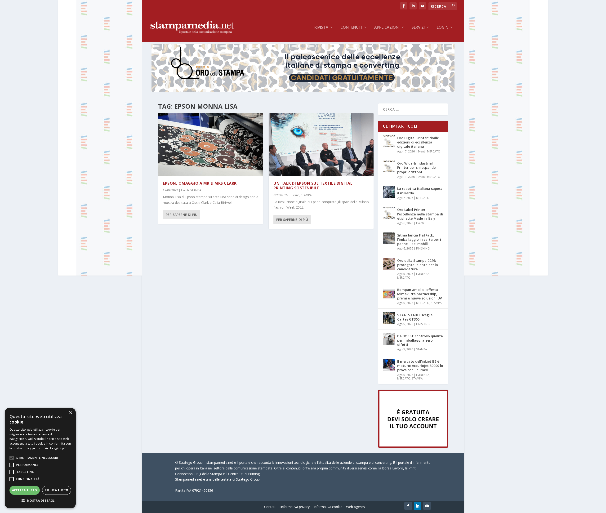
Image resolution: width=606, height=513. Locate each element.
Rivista (321, 27)
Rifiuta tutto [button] (56, 490)
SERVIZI (418, 27)
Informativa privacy (295, 506)
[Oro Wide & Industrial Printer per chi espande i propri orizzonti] (389, 166)
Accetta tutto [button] (24, 490)
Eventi (185, 190)
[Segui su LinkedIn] (417, 506)
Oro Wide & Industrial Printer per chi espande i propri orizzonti (417, 167)
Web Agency (355, 506)
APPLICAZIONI (387, 27)
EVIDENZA (422, 274)
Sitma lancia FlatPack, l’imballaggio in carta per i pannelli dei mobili (419, 239)
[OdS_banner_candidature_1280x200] (303, 90)
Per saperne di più (181, 214)
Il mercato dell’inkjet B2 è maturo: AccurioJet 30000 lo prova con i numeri (420, 365)
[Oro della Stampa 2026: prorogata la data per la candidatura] (389, 264)
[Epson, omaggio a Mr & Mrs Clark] (210, 144)
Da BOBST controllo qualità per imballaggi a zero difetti (420, 340)
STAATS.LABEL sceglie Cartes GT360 (414, 317)
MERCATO (433, 151)
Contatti (270, 506)
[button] (40, 501)
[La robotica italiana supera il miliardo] (389, 192)
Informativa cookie (327, 506)
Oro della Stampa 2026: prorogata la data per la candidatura (417, 264)
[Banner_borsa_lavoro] (413, 446)
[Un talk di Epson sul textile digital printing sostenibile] (321, 144)
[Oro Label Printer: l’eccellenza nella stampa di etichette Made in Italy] (389, 213)
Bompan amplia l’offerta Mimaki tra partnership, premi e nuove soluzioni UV (419, 293)
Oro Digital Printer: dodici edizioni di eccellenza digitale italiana (418, 142)
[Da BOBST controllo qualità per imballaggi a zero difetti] (389, 339)
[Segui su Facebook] (408, 506)
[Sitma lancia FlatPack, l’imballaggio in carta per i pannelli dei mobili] (389, 238)
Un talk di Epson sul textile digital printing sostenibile (312, 186)
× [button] (70, 413)
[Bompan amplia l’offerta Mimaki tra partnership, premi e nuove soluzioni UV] (389, 293)
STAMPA (195, 190)
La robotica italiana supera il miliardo (419, 190)
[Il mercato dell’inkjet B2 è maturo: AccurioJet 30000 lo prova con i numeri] (389, 364)
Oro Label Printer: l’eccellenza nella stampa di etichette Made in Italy (420, 213)
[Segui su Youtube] (427, 506)
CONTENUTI (351, 27)
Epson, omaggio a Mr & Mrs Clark (200, 183)
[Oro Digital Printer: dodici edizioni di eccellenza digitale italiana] (389, 141)
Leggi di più (58, 448)
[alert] (40, 458)
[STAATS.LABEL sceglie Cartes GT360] (389, 318)
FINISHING (423, 248)
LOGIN (442, 27)
